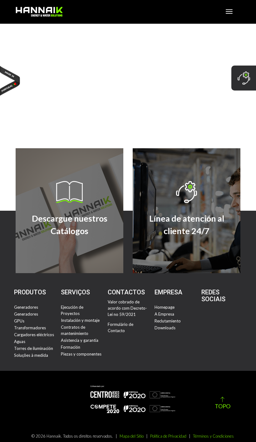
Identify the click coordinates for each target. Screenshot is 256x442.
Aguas (19, 341)
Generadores (26, 307)
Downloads (165, 327)
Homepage (165, 307)
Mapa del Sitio (132, 436)
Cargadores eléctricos (34, 334)
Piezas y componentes (81, 353)
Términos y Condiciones (213, 436)
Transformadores (30, 327)
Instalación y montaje (80, 320)
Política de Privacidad (168, 436)
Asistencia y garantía (79, 340)
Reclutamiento (168, 320)
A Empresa (164, 314)
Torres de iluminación (33, 348)
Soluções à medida (31, 355)
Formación (70, 347)
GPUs (19, 320)
